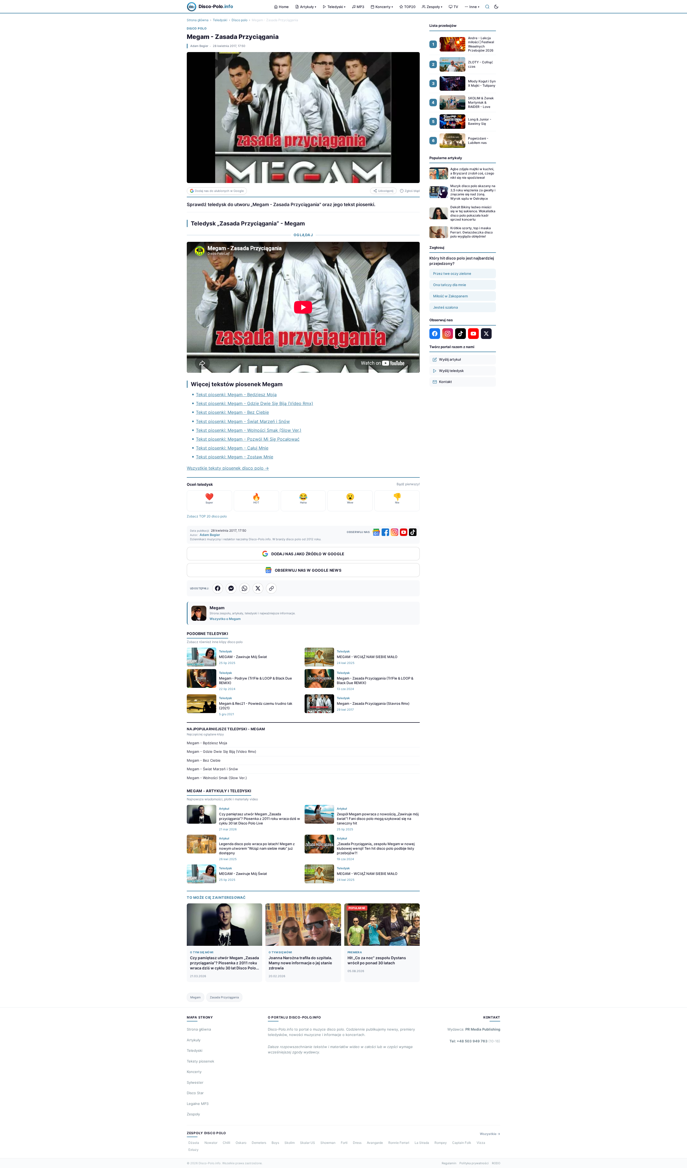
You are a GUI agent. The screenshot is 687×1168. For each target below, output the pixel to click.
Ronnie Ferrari (398, 1143)
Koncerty (384, 7)
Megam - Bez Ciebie (204, 760)
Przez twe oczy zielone (452, 273)
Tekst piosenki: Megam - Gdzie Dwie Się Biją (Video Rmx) (254, 403)
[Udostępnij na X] (258, 588)
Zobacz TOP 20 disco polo (207, 516)
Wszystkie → (490, 1134)
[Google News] (376, 532)
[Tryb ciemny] (496, 7)
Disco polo (239, 20)
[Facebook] (385, 532)
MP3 (360, 7)
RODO (496, 1163)
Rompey (440, 1143)
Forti (344, 1143)
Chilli (226, 1143)
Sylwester (195, 1082)
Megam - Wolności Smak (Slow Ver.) (217, 778)
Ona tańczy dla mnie (449, 285)
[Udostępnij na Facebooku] (217, 588)
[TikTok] (412, 532)
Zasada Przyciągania (224, 997)
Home (284, 7)
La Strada (422, 1143)
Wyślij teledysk (451, 370)
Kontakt (445, 381)
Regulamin (449, 1163)
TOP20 (409, 7)
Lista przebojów (442, 25)
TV (456, 7)
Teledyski (336, 7)
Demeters (259, 1143)
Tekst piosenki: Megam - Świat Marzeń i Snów (243, 421)
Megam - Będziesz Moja (207, 743)
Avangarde (375, 1143)
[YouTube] (403, 532)
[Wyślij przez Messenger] (231, 588)
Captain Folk (461, 1143)
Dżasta (193, 1143)
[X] (486, 333)
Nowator (210, 1143)
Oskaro (241, 1143)
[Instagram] (394, 532)
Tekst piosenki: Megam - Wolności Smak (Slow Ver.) (248, 430)
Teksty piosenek (200, 1061)
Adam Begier (199, 46)
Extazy (193, 1150)
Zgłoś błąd (412, 191)
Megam (195, 997)
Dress (357, 1143)
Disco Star (195, 1093)
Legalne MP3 (198, 1103)
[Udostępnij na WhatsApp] (244, 588)
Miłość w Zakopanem (450, 296)
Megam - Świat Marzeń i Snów (212, 769)
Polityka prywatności (474, 1163)
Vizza (481, 1143)
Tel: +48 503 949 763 (475, 1041)
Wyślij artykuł (450, 359)
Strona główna (198, 20)
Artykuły (308, 7)
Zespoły (434, 7)
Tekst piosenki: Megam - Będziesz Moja (236, 394)
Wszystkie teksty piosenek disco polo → (228, 468)
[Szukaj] (487, 7)
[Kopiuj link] (271, 588)
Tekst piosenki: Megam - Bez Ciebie (232, 412)
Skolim (289, 1143)
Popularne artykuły (445, 158)
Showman (327, 1143)
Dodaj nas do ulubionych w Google (219, 191)
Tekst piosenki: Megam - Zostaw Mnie (234, 456)
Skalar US (307, 1143)
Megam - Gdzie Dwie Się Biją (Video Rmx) (221, 751)
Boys (275, 1143)
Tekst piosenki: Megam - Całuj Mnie (232, 448)
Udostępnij (385, 191)
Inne (474, 7)
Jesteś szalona (445, 307)
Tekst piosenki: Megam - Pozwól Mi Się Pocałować (247, 439)
